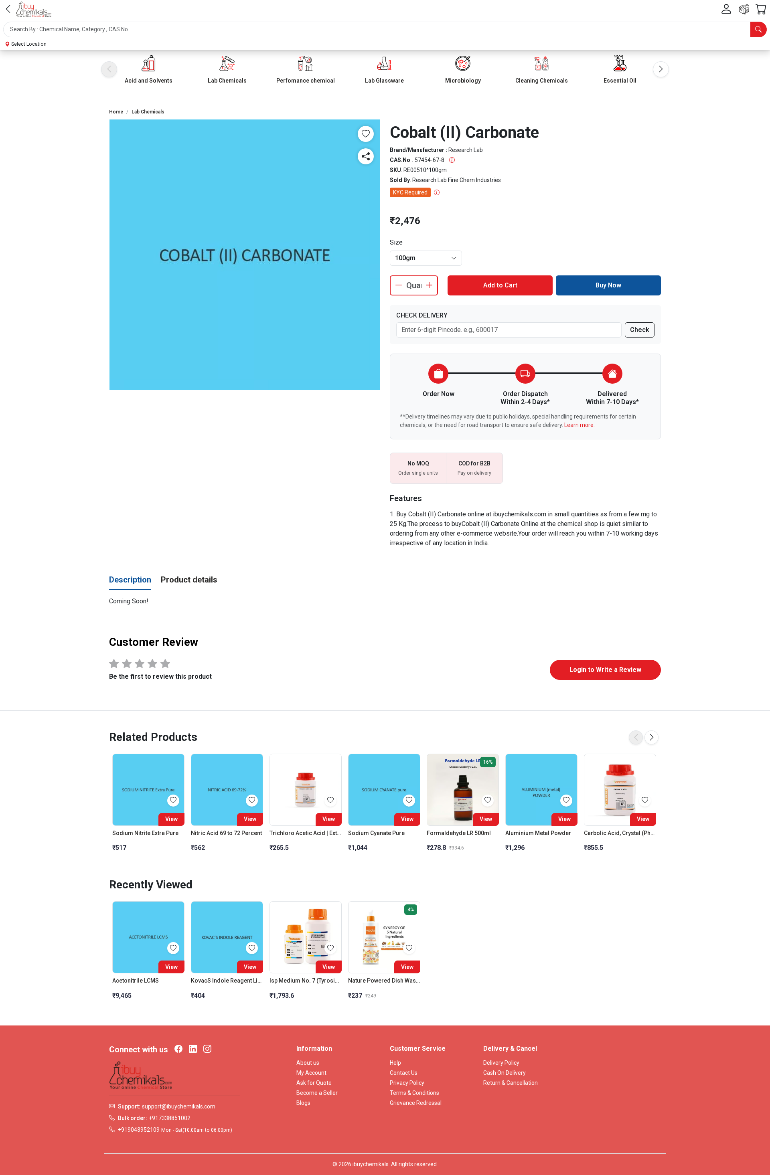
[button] (385, 29)
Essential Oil (620, 80)
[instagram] (207, 1049)
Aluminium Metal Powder (538, 833)
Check (639, 330)
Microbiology (463, 80)
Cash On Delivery (504, 1073)
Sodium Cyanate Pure (376, 833)
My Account (311, 1073)
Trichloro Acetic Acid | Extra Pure (306, 833)
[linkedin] (193, 1049)
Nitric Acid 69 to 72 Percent (226, 833)
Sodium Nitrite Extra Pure (145, 833)
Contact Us (403, 1073)
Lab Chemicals (227, 80)
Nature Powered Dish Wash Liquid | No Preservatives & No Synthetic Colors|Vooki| (384, 980)
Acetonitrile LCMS (135, 980)
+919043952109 (139, 1129)
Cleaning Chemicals (541, 80)
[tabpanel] (385, 601)
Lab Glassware (384, 80)
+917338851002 (169, 1118)
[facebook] (178, 1049)
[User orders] (744, 9)
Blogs (303, 1103)
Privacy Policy (407, 1083)
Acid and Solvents (148, 80)
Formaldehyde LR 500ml (459, 833)
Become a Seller (317, 1093)
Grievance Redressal (416, 1103)
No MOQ (418, 463)
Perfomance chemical (305, 80)
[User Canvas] (726, 9)
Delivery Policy (501, 1063)
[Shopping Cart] (761, 9)
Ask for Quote (314, 1083)
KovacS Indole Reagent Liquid (227, 980)
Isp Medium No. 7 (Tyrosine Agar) (306, 980)
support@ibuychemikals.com (178, 1106)
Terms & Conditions (414, 1093)
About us (307, 1063)
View (171, 819)
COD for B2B (474, 463)
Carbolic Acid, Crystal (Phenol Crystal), (620, 833)
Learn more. (579, 425)
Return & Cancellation (510, 1083)
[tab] (130, 580)
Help (395, 1063)
